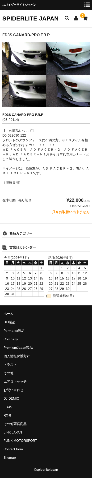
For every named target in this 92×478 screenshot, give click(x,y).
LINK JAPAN (13, 432)
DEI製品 (10, 322)
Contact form (13, 449)
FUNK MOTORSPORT (20, 440)
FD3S (8, 407)
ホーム (8, 314)
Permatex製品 (14, 330)
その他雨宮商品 (15, 424)
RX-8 (7, 415)
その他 (8, 373)
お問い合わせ (13, 390)
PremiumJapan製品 (18, 347)
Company (11, 339)
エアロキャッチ (15, 381)
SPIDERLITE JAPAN (30, 18)
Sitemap (10, 457)
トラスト (10, 364)
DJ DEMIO (11, 398)
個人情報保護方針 (17, 356)
